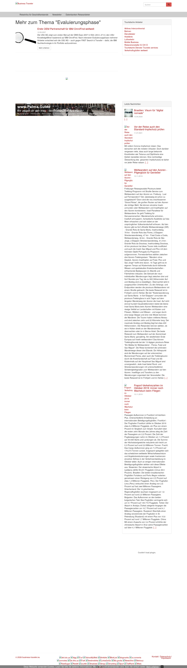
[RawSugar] (64, 663)
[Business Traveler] (24, 2)
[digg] (74, 657)
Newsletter (57, 14)
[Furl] (80, 657)
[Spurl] (120, 663)
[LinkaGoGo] (105, 660)
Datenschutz (165, 656)
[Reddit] (74, 663)
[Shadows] (92, 663)
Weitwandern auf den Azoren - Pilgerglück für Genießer (150, 171)
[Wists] (138, 663)
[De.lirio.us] (73, 660)
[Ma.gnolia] (117, 660)
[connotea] (62, 660)
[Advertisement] (66, 62)
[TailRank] (129, 663)
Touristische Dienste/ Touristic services (141, 47)
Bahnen (127, 31)
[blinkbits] (102, 657)
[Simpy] (102, 663)
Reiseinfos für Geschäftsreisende (34, 14)
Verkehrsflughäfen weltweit (136, 50)
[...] (125, 119)
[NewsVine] (128, 660)
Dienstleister (129, 34)
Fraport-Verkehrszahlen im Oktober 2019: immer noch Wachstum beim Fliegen (148, 387)
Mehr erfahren (152, 666)
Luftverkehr (129, 39)
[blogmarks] (123, 657)
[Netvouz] (138, 660)
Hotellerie (128, 36)
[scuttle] (83, 663)
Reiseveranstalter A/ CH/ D (136, 44)
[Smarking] (111, 663)
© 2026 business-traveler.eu (27, 657)
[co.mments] (135, 657)
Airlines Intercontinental (134, 28)
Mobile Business (131, 42)
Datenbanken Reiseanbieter (78, 14)
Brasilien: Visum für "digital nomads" (148, 111)
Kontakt (155, 656)
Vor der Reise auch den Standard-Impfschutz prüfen (149, 128)
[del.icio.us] (64, 657)
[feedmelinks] (92, 660)
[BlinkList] (112, 657)
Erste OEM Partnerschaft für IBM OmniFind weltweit (65, 28)
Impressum (166, 658)
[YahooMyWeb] (90, 657)
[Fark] (82, 660)
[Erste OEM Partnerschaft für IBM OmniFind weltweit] (25, 39)
